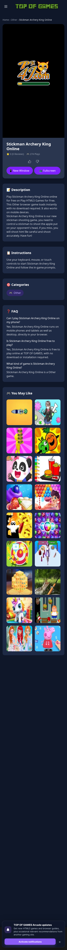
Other (14, 19)
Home (6, 19)
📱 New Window (19, 170)
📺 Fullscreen (47, 170)
